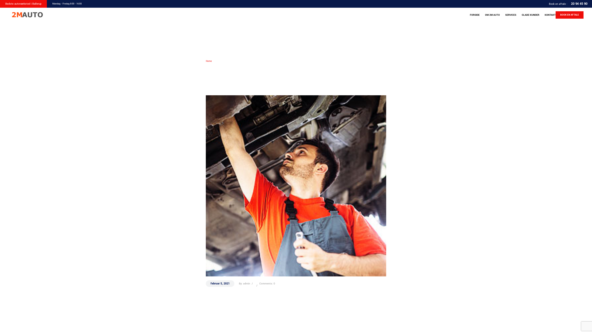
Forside (475, 15)
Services (510, 15)
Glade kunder (530, 15)
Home (209, 61)
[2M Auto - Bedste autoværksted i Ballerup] (26, 14)
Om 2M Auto (492, 15)
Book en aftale (569, 14)
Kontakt (550, 15)
